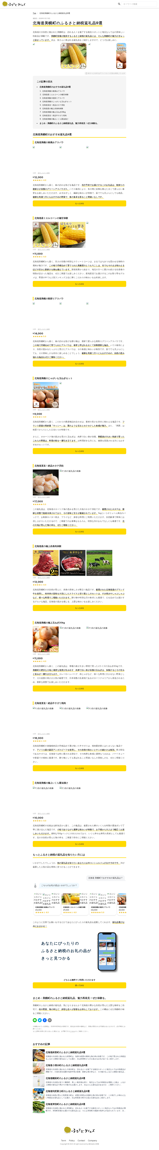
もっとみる (79, 203)
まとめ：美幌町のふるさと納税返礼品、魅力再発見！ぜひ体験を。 (69, 123)
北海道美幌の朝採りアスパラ (53, 98)
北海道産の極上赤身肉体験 (52, 108)
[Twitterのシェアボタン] (40, 1020)
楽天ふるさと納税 (44, 173)
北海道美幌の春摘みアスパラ (53, 91)
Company (92, 1140)
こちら (72, 1031)
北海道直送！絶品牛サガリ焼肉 (54, 115)
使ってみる (79, 985)
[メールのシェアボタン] (50, 1020)
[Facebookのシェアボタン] (45, 1020)
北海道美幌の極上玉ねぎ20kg (54, 112)
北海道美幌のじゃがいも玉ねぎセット (57, 101)
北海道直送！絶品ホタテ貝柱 (53, 105)
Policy (72, 1140)
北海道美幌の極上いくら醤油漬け (55, 119)
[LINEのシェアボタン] (35, 1020)
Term (63, 1140)
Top (34, 13)
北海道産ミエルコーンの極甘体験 (55, 94)
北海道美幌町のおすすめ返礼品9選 (55, 87)
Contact (81, 1140)
